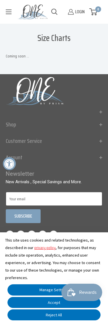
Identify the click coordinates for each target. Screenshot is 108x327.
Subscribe (23, 216)
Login (80, 11)
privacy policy (45, 247)
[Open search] (54, 12)
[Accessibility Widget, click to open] (9, 163)
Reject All (54, 314)
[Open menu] (9, 12)
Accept (54, 302)
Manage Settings (54, 289)
